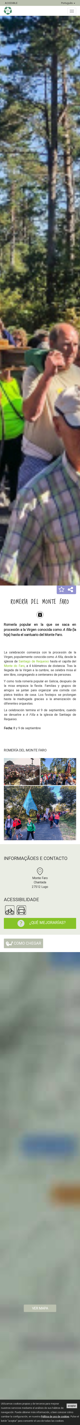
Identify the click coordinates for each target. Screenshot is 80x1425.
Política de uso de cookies (55, 1416)
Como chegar (27, 943)
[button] (61, 590)
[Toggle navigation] (72, 11)
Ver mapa (40, 1308)
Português (67, 3)
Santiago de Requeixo (34, 661)
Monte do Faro (14, 666)
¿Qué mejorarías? (47, 922)
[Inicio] (10, 11)
